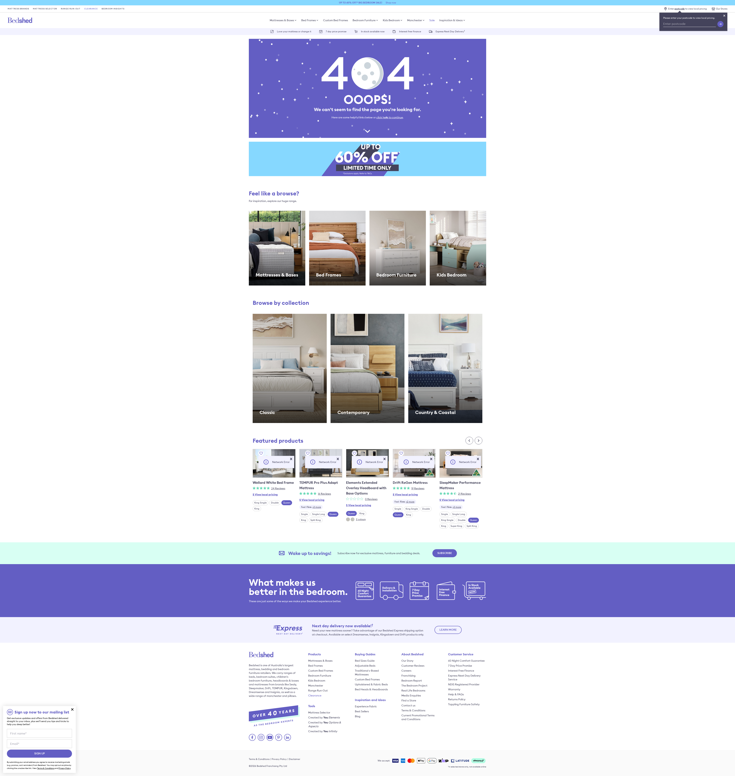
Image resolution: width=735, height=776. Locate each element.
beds (252, 676)
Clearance (91, 9)
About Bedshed (412, 654)
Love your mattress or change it (294, 31)
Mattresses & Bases (282, 20)
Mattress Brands (18, 9)
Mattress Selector (45, 9)
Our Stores (721, 8)
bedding (266, 669)
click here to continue (389, 117)
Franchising (408, 675)
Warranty (454, 689)
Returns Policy (457, 699)
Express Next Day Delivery (450, 31)
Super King (456, 526)
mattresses (261, 684)
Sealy (292, 684)
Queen (286, 502)
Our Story (407, 660)
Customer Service (460, 654)
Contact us (408, 705)
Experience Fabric (366, 706)
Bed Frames (308, 20)
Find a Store (408, 700)
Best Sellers (362, 711)
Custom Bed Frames (335, 20)
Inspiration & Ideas (451, 20)
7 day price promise (336, 31)
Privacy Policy (279, 759)
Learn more (448, 630)
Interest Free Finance (461, 670)
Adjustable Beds (365, 665)
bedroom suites (265, 676)
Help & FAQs (456, 694)
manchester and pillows (281, 696)
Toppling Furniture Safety (464, 704)
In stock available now (373, 31)
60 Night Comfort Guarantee (466, 660)
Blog (357, 716)
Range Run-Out (70, 9)
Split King (315, 520)
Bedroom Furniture (364, 20)
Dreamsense (256, 692)
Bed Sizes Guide (365, 660)
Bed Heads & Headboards (371, 689)
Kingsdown (290, 688)
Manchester (414, 20)
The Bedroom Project (414, 685)
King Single (260, 502)
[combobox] (311, 507)
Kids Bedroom (391, 20)
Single (304, 514)
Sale (432, 20)
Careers (406, 670)
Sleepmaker (256, 688)
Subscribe (444, 553)
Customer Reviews (412, 665)
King (256, 508)
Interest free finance (410, 31)
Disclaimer (294, 759)
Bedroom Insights (113, 9)
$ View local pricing (265, 494)
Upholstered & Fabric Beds (371, 684)
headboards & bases (286, 680)
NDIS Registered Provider (463, 684)
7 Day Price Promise (460, 665)
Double (275, 502)
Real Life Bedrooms (413, 690)
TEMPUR (277, 688)
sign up (39, 753)
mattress (254, 669)
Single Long (318, 514)
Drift (268, 688)
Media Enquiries (411, 695)
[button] (291, 459)
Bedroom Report (411, 680)
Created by (324, 717)
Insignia (275, 692)
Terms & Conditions (413, 710)
